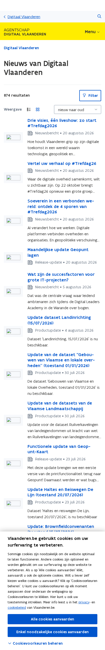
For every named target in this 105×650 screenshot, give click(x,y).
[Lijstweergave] (28, 109)
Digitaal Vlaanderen (24, 16)
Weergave (13, 109)
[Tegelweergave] (37, 109)
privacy (83, 602)
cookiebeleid (17, 607)
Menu (90, 31)
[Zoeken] (99, 16)
